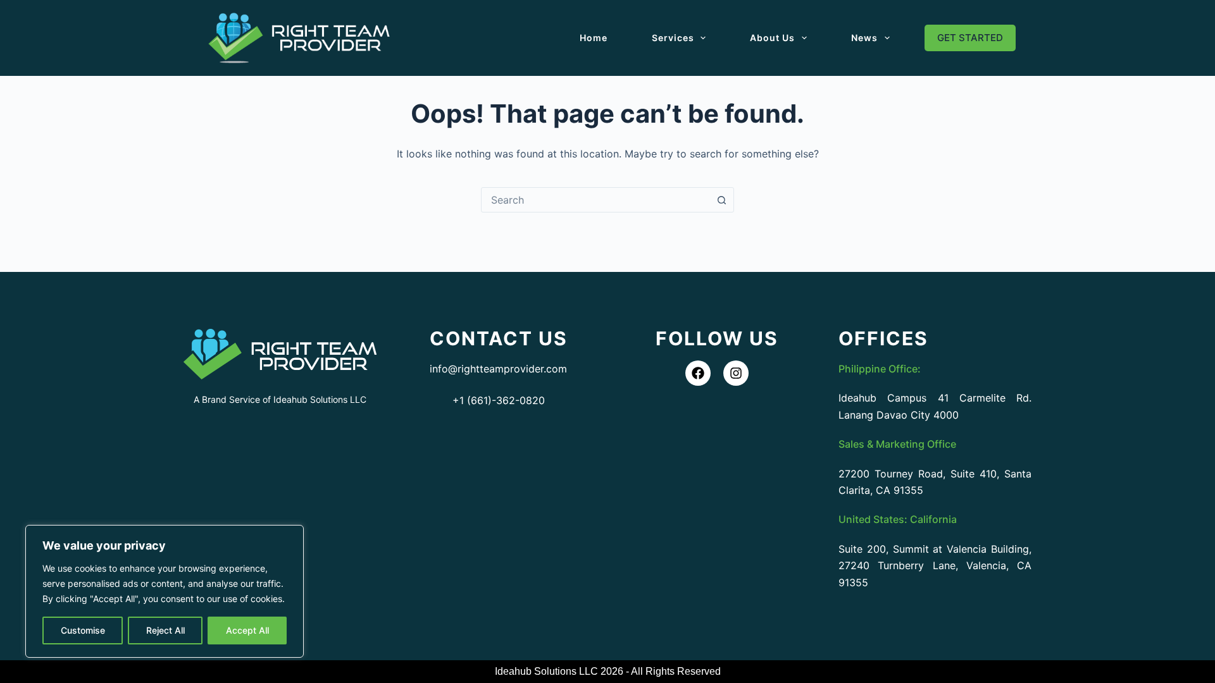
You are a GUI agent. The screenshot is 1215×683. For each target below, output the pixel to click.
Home (594, 37)
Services (673, 37)
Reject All (165, 630)
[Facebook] (698, 373)
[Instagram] (736, 373)
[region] (164, 591)
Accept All (247, 630)
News (864, 37)
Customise (83, 630)
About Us (772, 37)
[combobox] (595, 199)
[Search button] (721, 200)
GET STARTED (970, 38)
